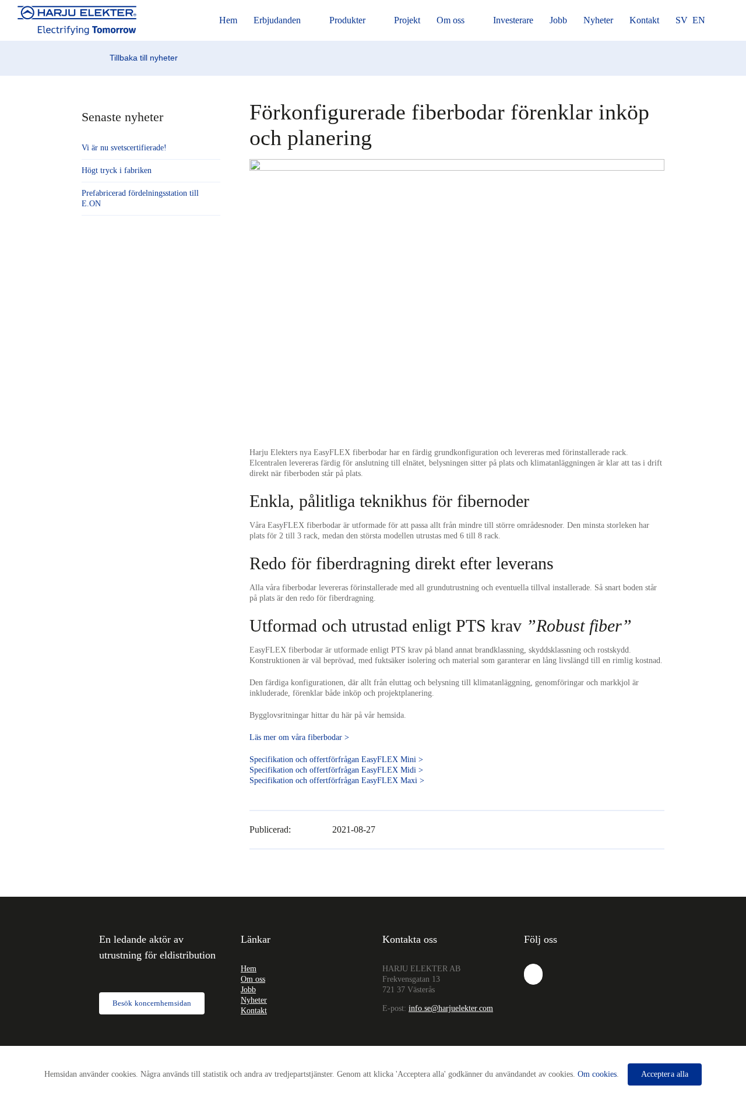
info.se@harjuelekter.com (451, 1008)
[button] (725, 20)
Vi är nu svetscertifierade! (124, 147)
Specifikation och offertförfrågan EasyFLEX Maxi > (336, 780)
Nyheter (254, 1000)
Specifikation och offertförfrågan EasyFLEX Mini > (336, 759)
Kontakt (254, 1010)
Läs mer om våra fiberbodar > (299, 737)
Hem (248, 968)
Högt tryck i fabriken (117, 170)
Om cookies (597, 1074)
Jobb (248, 989)
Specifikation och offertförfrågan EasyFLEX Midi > (336, 770)
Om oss (253, 979)
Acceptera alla (664, 1074)
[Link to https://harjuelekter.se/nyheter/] (102, 58)
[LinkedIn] (533, 974)
